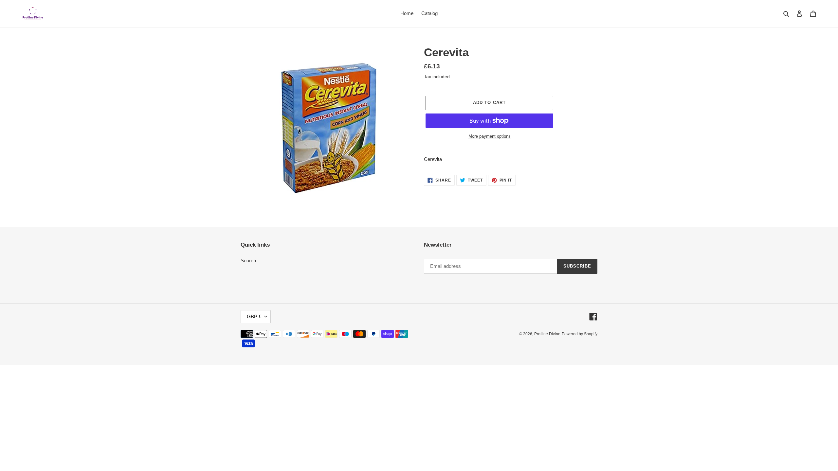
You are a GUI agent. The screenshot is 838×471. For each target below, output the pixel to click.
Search (248, 260)
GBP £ (254, 316)
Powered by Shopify (579, 334)
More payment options (489, 136)
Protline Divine (547, 334)
